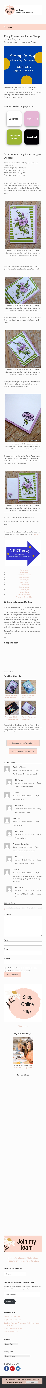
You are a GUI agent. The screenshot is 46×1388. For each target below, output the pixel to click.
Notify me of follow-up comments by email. (22, 968)
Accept (31, 1382)
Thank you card (9, 732)
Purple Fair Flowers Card (12, 1320)
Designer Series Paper (25, 725)
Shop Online (28, 1067)
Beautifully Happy (23, 727)
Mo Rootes (32, 42)
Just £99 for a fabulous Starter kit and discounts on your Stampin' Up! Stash (23, 1259)
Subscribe (9, 1301)
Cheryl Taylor (24, 589)
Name (6, 940)
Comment (8, 914)
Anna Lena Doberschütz (24, 597)
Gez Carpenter (24, 577)
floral (15, 729)
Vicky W (16, 869)
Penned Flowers (23, 729)
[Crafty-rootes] (23, 10)
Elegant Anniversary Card (13, 1328)
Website (7, 958)
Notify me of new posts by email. (19, 971)
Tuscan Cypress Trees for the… (23, 743)
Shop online (23, 1026)
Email (6, 949)
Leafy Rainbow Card (11, 1331)
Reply (37, 770)
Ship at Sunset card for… (23, 751)
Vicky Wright (24, 580)
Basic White (14, 119)
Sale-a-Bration (34, 729)
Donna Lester (24, 572)
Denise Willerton (19, 767)
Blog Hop (14, 725)
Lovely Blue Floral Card (12, 1317)
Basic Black (32, 137)
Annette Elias (24, 584)
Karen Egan (24, 570)
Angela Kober (24, 592)
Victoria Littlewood (24, 594)
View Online (18, 1067)
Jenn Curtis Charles (24, 575)
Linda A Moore (24, 587)
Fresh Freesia (32, 119)
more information (18, 1382)
